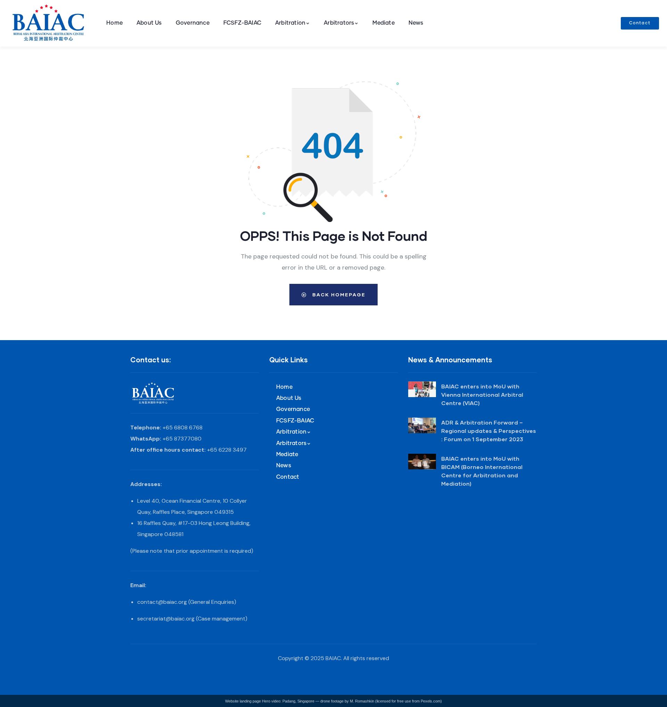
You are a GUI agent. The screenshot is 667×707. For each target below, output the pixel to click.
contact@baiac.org (162, 602)
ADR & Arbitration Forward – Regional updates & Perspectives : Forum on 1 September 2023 (488, 430)
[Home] (49, 23)
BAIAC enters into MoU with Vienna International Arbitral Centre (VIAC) (482, 394)
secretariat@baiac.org (166, 618)
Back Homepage (338, 294)
